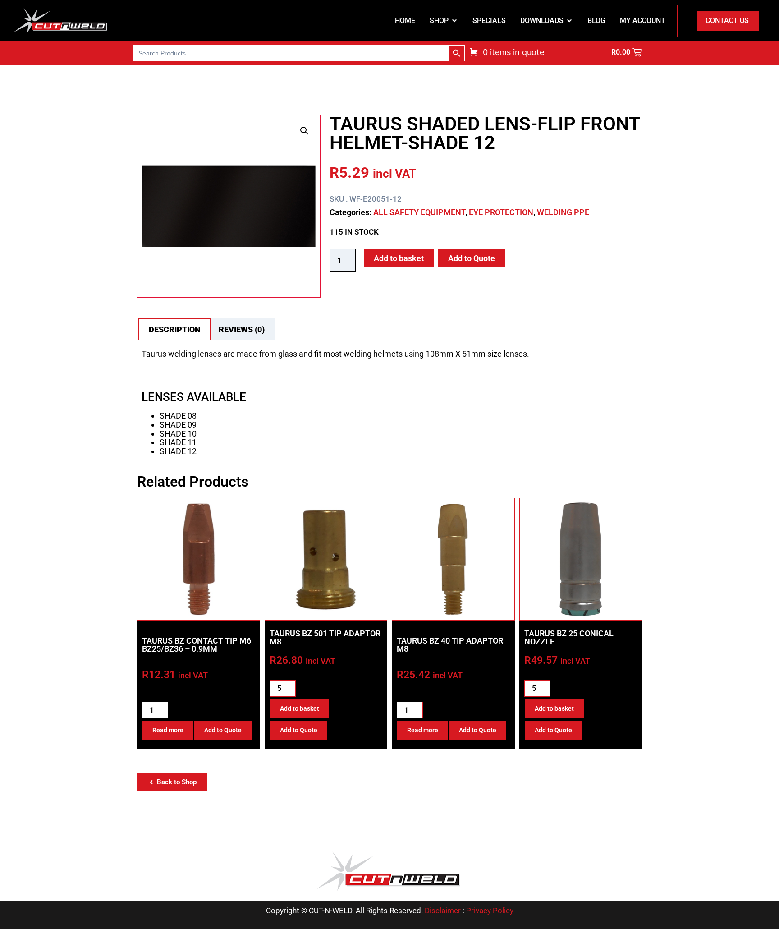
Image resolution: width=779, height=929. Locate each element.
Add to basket (399, 258)
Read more (167, 730)
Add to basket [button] (299, 708)
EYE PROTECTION (501, 212)
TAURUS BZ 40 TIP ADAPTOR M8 (450, 644)
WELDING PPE (563, 212)
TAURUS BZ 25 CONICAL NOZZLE (569, 637)
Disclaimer (443, 910)
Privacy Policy (489, 910)
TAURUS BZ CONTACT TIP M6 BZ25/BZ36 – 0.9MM (196, 644)
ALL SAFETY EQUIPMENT (419, 212)
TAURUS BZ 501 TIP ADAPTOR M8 (325, 637)
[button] (304, 131)
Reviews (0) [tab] (242, 329)
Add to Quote (471, 258)
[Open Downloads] (569, 20)
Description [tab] (175, 329)
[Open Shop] (454, 20)
